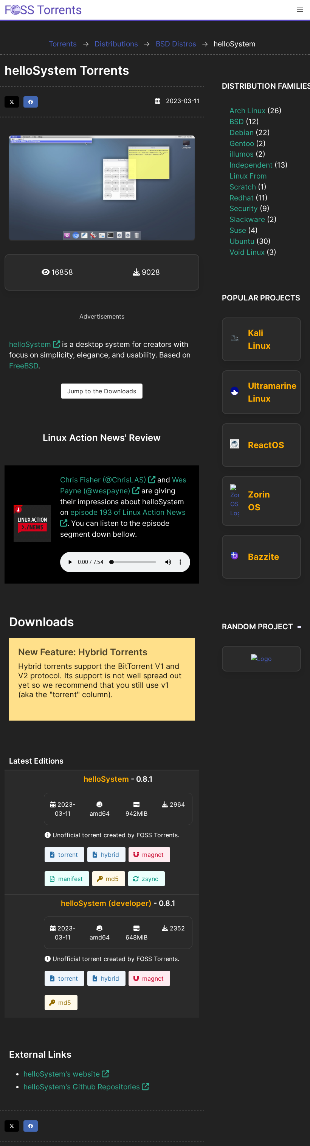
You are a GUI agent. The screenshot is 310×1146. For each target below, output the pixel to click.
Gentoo (241, 143)
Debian (241, 132)
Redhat (241, 197)
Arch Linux (247, 110)
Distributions (116, 43)
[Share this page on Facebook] (30, 102)
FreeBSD (23, 365)
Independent (251, 164)
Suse (237, 230)
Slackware (247, 219)
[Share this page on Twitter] (12, 102)
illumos (241, 154)
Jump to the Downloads (101, 391)
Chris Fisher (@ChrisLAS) (104, 479)
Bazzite (263, 556)
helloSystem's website (62, 1073)
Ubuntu (241, 241)
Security (243, 208)
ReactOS (266, 445)
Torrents (63, 43)
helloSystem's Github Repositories (82, 1086)
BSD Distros (176, 43)
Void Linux (247, 252)
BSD (236, 121)
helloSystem (31, 344)
